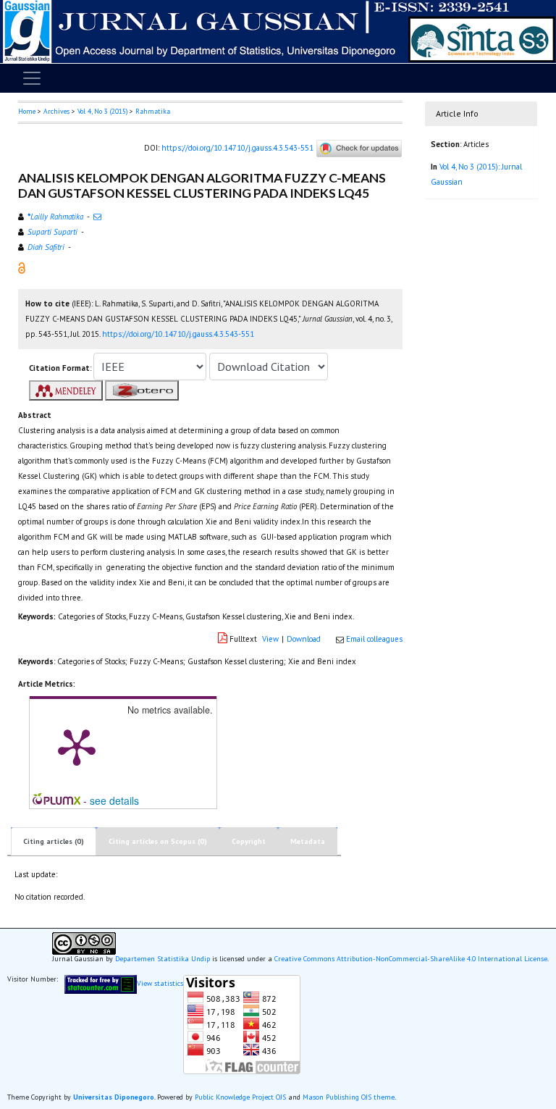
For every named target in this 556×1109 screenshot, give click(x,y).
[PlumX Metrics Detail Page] (76, 746)
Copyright (249, 841)
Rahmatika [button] (152, 111)
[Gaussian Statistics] (100, 983)
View (270, 639)
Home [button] (26, 111)
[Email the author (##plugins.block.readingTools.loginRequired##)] (97, 217)
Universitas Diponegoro (113, 1097)
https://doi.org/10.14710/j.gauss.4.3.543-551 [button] (178, 334)
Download (304, 639)
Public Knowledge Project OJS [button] (240, 1097)
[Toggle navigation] (32, 78)
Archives (56, 111)
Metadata (307, 841)
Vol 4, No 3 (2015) (102, 111)
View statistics (160, 983)
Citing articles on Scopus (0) (158, 841)
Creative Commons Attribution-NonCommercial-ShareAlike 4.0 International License (410, 958)
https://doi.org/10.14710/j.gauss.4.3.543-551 (237, 147)
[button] (21, 266)
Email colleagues (374, 639)
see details (114, 800)
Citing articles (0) (53, 841)
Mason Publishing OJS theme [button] (349, 1097)
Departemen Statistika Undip (162, 958)
